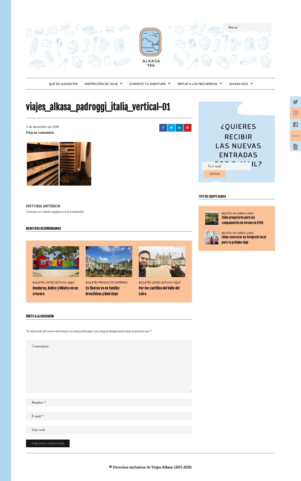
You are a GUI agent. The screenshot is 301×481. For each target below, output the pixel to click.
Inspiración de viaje (101, 84)
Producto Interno (113, 282)
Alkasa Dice (238, 84)
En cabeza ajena (243, 213)
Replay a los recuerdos (197, 84)
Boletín (38, 282)
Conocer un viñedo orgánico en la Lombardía (55, 209)
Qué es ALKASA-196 (63, 84)
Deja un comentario (40, 132)
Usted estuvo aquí (59, 282)
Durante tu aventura (148, 84)
